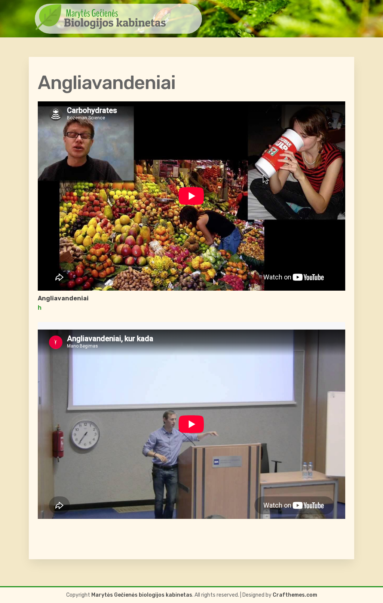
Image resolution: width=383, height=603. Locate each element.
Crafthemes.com (295, 595)
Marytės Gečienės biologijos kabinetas (141, 595)
